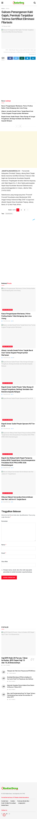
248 (13, 357)
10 (13, 428)
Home (3, 8)
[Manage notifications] (4, 814)
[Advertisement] (18, 80)
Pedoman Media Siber (23, 801)
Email (3, 553)
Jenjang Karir (21, 803)
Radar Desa (9, 793)
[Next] (20, 126)
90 (13, 321)
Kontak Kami (4, 801)
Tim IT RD (22, 793)
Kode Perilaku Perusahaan (8, 803)
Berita (7, 8)
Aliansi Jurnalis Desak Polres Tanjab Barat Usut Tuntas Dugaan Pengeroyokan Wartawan (17, 352)
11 (13, 394)
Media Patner (5, 805)
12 (13, 467)
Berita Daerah (7, 309)
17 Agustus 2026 (6, 394)
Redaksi (13, 801)
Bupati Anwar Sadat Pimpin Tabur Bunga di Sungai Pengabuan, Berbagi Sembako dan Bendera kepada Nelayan (18, 119)
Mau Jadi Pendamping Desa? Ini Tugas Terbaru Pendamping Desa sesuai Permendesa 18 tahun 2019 (21, 695)
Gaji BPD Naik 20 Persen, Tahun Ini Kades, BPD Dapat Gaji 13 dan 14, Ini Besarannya (14, 660)
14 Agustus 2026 (6, 467)
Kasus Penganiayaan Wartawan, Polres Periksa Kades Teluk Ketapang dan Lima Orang (16, 316)
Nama (3, 545)
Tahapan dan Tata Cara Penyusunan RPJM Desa (21, 671)
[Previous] (16, 126)
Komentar (4, 521)
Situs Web (4, 561)
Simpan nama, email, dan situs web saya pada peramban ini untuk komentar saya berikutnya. (17, 571)
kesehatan (9, 213)
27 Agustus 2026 (6, 321)
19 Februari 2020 (5, 26)
